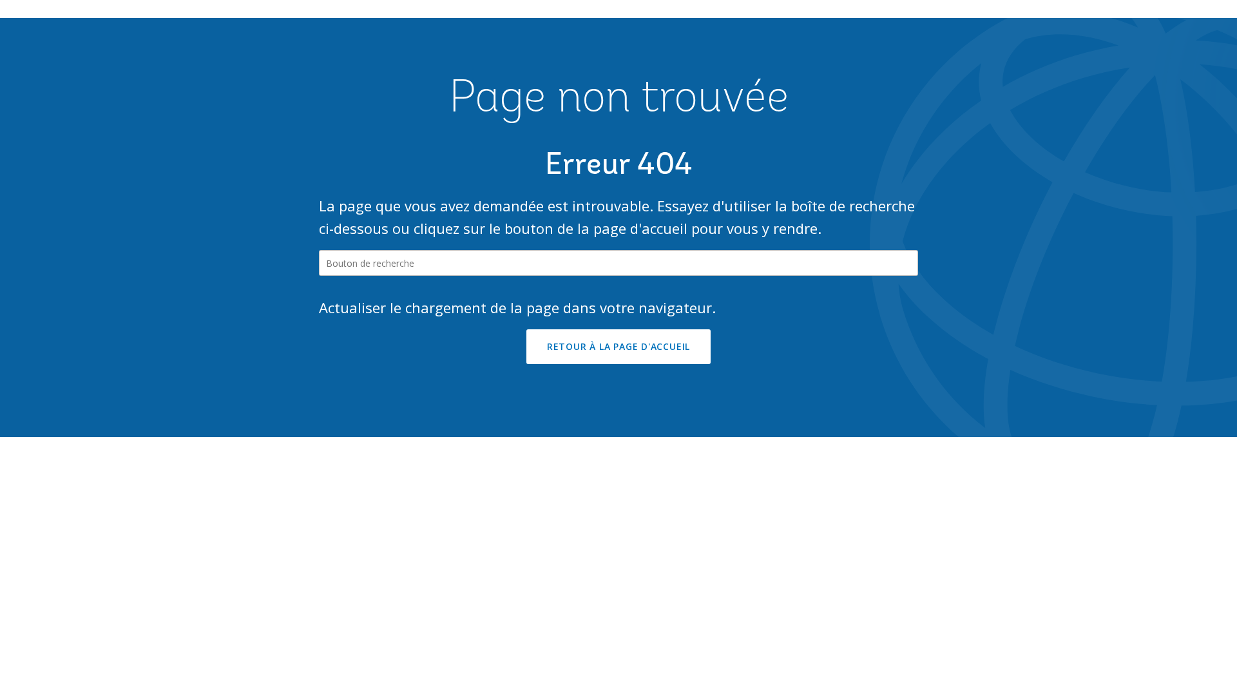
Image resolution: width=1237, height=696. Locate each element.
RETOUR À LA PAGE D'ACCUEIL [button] (618, 346)
